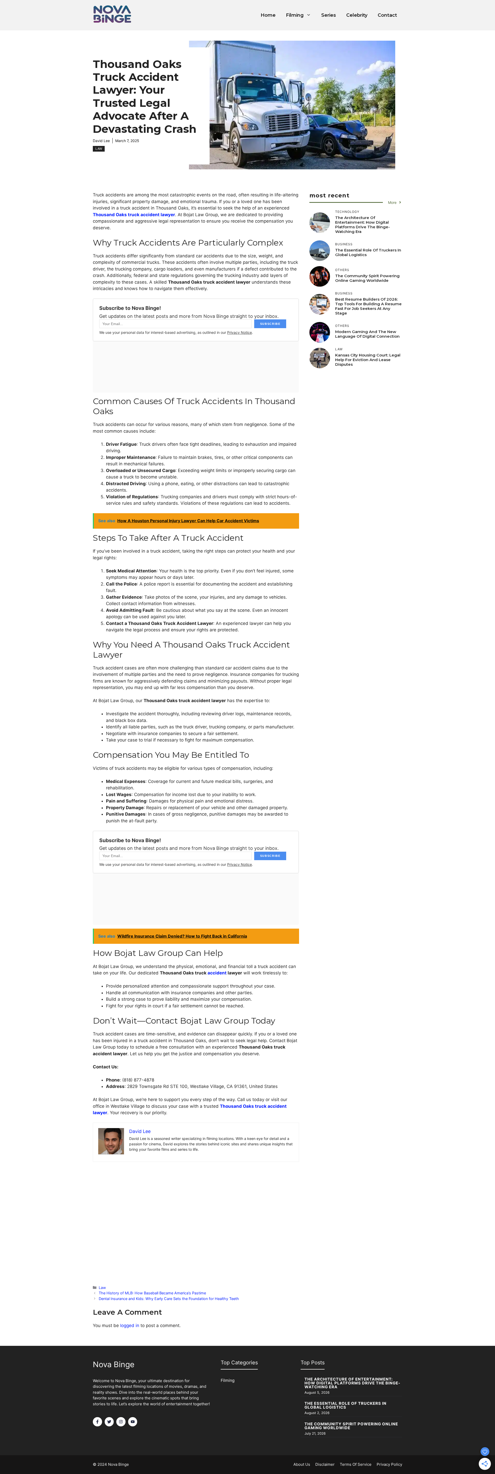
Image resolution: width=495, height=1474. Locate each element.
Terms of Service (356, 1464)
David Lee (101, 140)
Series (328, 15)
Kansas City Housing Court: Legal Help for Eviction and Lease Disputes (367, 360)
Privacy (383, 1464)
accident (217, 972)
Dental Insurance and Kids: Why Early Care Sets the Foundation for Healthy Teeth (169, 1298)
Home (268, 15)
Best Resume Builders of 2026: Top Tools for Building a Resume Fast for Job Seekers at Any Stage (368, 306)
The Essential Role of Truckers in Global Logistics (368, 252)
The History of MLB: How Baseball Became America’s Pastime (152, 1293)
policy (396, 1464)
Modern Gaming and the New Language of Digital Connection (367, 334)
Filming (295, 15)
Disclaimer (325, 1464)
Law (98, 149)
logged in (129, 1325)
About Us (301, 1464)
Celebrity (356, 15)
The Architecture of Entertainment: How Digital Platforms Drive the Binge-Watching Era (362, 224)
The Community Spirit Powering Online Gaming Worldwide (367, 278)
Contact (387, 15)
